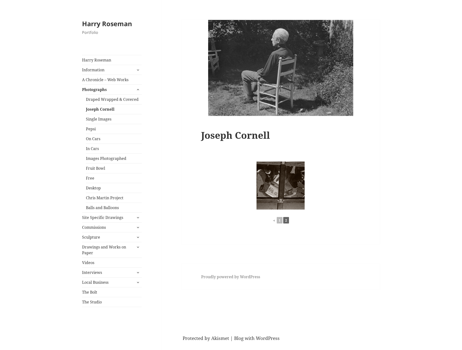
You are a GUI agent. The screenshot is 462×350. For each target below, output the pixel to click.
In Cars (92, 148)
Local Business (95, 282)
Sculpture (91, 237)
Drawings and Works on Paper (104, 249)
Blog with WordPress (257, 338)
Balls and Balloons (102, 207)
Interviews (92, 272)
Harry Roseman (107, 23)
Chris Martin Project (104, 197)
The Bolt (89, 292)
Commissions (94, 227)
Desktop (93, 188)
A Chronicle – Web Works (105, 79)
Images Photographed (106, 158)
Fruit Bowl (95, 168)
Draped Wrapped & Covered (112, 99)
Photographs (94, 89)
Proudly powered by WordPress (230, 276)
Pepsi (91, 129)
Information (93, 69)
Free (90, 178)
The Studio (92, 302)
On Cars (93, 138)
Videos (88, 262)
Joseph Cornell (100, 109)
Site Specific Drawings (102, 217)
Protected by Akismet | (208, 338)
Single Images (98, 119)
